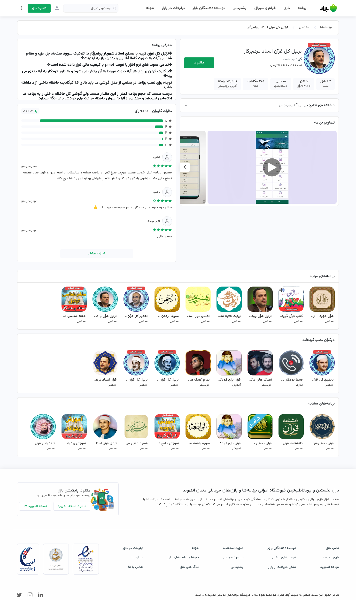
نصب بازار (332, 548)
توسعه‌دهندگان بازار (209, 8)
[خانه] (328, 8)
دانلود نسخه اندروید (72, 506)
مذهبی (304, 27)
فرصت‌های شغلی (284, 557)
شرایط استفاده (233, 548)
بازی (287, 8)
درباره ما (137, 557)
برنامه (302, 8)
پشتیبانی (239, 8)
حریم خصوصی (233, 557)
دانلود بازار (39, 8)
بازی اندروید (331, 557)
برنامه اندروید (329, 567)
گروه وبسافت (292, 59)
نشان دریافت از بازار (282, 567)
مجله (150, 8)
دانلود (199, 63)
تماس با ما (135, 567)
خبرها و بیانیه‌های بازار (183, 557)
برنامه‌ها (326, 27)
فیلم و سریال (265, 8)
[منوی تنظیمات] (21, 8)
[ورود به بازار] (57, 8)
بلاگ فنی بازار (189, 567)
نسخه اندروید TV (35, 506)
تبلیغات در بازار (173, 8)
